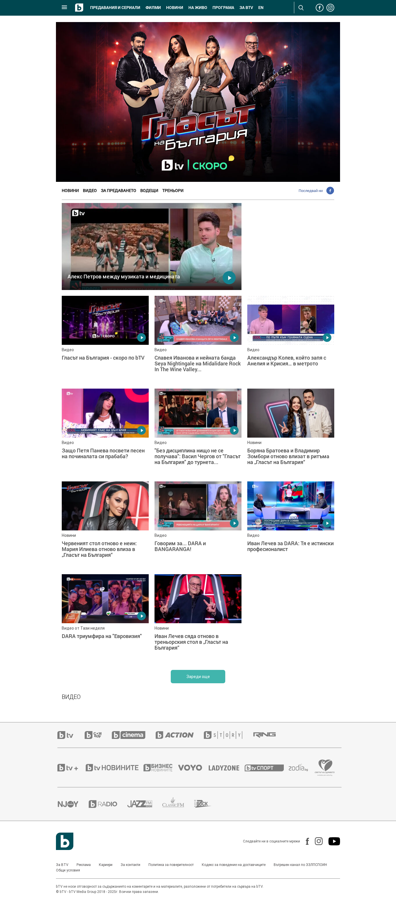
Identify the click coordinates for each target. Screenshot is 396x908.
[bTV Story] (228, 735)
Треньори (173, 190)
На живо (197, 7)
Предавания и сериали (115, 7)
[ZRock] (208, 804)
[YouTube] (331, 841)
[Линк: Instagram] (316, 841)
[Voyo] (193, 768)
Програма (223, 7)
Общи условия (68, 870)
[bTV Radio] (108, 804)
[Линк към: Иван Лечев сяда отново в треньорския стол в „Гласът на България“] (198, 617)
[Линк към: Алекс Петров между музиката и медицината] (151, 246)
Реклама (84, 865)
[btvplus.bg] (71, 767)
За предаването (118, 190)
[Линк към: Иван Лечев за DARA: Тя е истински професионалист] (290, 524)
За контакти (130, 865)
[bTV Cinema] (134, 735)
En (261, 7)
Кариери (105, 865)
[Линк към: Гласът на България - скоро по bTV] (105, 339)
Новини (174, 7)
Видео (90, 190)
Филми (153, 7)
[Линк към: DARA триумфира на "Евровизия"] (105, 617)
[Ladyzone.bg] (227, 767)
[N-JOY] (73, 804)
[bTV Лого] (64, 841)
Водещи (149, 190)
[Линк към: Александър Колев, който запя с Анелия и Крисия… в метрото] (290, 339)
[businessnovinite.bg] (160, 767)
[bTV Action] (180, 735)
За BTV (62, 865)
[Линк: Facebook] (304, 841)
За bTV (246, 7)
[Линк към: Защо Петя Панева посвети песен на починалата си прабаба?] (105, 432)
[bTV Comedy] (98, 735)
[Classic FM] (178, 804)
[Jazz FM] (144, 803)
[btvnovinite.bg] (114, 767)
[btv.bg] (71, 735)
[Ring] (270, 735)
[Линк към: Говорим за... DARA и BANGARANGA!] (198, 524)
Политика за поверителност (171, 865)
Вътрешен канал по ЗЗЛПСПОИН (300, 865)
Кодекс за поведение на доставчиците (234, 865)
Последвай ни (311, 190)
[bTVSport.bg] (267, 768)
